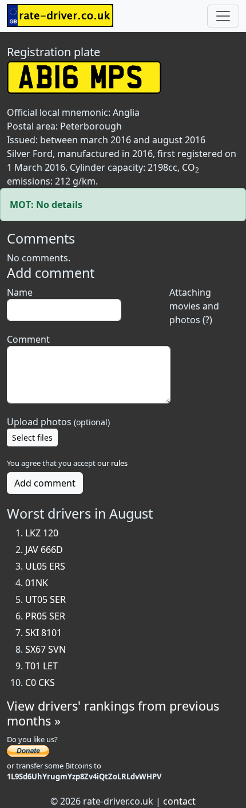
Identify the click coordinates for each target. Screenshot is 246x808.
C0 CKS (40, 682)
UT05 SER (45, 599)
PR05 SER (45, 616)
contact (179, 801)
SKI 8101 (43, 632)
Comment (28, 339)
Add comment (45, 483)
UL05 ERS (45, 566)
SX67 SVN (45, 649)
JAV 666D (44, 549)
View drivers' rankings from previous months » (113, 713)
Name (20, 292)
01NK (36, 582)
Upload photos (58, 421)
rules (119, 463)
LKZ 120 (41, 533)
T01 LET (41, 666)
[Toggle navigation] (223, 16)
